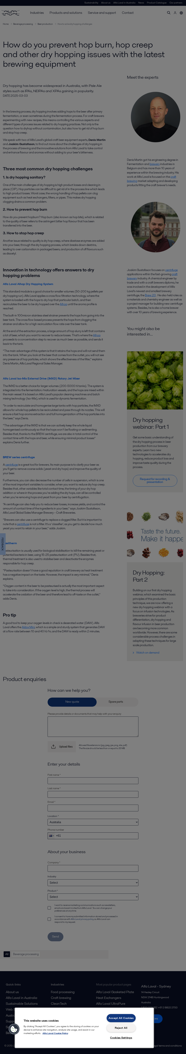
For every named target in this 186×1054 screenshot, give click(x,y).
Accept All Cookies (121, 1018)
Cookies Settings (121, 1037)
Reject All (121, 1028)
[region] (84, 1027)
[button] (14, 1029)
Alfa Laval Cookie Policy (55, 1033)
